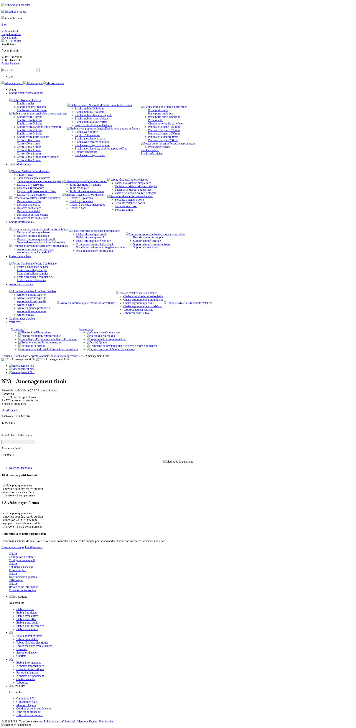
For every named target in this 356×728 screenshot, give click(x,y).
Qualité (102, 342)
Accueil (6, 356)
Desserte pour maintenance (32, 214)
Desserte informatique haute (33, 235)
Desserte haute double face (32, 218)
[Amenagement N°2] (21, 368)
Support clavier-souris (146, 247)
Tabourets (22, 682)
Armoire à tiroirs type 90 (31, 301)
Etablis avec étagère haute (90, 155)
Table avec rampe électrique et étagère (39, 181)
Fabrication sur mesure (29, 715)
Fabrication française (28, 711)
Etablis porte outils (176, 106)
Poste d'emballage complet (32, 273)
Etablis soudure (150, 150)
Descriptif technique (20, 467)
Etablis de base (25, 609)
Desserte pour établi (28, 211)
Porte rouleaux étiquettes (31, 280)
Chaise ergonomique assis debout (142, 306)
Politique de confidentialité (59, 721)
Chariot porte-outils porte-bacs (166, 123)
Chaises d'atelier (147, 293)
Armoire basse (25, 304)
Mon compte (34, 83)
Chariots (21, 655)
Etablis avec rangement (53, 113)
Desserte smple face (28, 204)
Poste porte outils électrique (164, 116)
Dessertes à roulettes (48, 198)
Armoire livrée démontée (31, 311)
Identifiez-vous (33, 547)
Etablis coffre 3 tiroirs (29, 133)
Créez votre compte (12, 547)
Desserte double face (29, 208)
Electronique (43, 332)
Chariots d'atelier (94, 194)
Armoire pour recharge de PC (34, 252)
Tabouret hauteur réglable (138, 309)
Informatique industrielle (64, 349)
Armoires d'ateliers (45, 291)
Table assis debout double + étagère (135, 193)
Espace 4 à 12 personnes (31, 194)
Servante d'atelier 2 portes (130, 203)
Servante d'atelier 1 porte (129, 199)
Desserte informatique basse (33, 232)
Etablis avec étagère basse (90, 138)
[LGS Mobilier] (11, 40)
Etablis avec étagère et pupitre (92, 141)
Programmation (117, 339)
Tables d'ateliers (40, 171)
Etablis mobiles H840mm (89, 108)
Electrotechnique (51, 335)
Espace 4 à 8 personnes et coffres (36, 191)
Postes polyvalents (159, 146)
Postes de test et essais (182, 143)
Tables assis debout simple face (133, 183)
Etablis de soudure (27, 629)
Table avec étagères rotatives (33, 177)
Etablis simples (25, 103)
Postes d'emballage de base (32, 266)
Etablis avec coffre (27, 615)
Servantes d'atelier (142, 196)
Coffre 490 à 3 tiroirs (29, 160)
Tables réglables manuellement (34, 645)
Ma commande (55, 83)
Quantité (6, 454)
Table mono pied (79, 188)
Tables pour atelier (27, 639)
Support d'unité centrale (147, 240)
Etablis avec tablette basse (32, 110)
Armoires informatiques (54, 245)
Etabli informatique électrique (93, 240)
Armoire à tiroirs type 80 (31, 298)
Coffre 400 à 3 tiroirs (29, 150)
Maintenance (112, 332)
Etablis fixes (34, 100)
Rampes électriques (86, 151)
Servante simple (124, 209)
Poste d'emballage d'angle (32, 270)
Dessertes (21, 649)
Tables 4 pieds (25, 174)
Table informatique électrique (87, 191)
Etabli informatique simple (91, 234)
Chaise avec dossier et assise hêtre (143, 296)
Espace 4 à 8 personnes (30, 188)
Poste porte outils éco (160, 113)
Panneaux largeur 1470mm (164, 130)
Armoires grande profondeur (33, 308)
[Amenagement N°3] (21, 365)
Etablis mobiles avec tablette (91, 118)
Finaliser (15, 63)
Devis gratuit (9, 37)
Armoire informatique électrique (35, 249)
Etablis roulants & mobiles (116, 105)
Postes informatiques (108, 230)
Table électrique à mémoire (85, 184)
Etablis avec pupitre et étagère (122, 128)
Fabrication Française (17, 4)
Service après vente (123, 349)
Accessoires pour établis (171, 234)
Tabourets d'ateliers (200, 303)
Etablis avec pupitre (86, 131)
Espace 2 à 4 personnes (30, 184)
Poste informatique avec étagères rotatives (100, 247)
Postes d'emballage (45, 263)
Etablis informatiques (28, 662)
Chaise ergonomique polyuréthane (143, 299)
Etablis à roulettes (26, 612)
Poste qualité (155, 120)
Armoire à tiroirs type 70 (31, 294)
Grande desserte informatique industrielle (41, 242)
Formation (39, 345)
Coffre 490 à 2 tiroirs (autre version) (38, 156)
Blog (4, 24)
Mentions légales (26, 705)
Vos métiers (17, 329)
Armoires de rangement (30, 675)
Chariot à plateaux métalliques (87, 204)
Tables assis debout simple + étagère (136, 186)
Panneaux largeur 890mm (163, 136)
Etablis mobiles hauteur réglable (93, 115)
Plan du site (106, 721)
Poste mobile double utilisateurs (93, 125)
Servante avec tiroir (126, 206)
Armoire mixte (25, 314)
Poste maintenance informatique (94, 250)
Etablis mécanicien (152, 153)
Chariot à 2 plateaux (81, 201)
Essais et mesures (52, 342)
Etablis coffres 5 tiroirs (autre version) (39, 126)
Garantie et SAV (26, 698)
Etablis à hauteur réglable (31, 106)
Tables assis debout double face (133, 189)
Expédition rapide (15, 11)
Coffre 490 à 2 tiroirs (29, 153)
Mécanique (109, 335)
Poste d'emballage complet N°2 (35, 276)
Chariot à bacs (78, 208)
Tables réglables (138, 179)
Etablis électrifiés (26, 619)
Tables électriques (96, 181)
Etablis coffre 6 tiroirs (29, 120)
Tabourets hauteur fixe (136, 313)
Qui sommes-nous (26, 701)
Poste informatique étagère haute (95, 244)
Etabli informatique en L (90, 237)
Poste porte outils (158, 110)
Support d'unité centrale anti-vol (151, 244)
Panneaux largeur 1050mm (164, 133)
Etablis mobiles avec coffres (91, 121)
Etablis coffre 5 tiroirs (29, 123)
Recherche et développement (140, 345)
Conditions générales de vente (33, 708)
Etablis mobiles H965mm (89, 111)
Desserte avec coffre (29, 201)
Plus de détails (9, 410)
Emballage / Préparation (63, 339)
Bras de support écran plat (148, 237)
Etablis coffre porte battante (33, 136)
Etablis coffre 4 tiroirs (29, 130)
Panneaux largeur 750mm (163, 140)
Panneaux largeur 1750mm (164, 126)
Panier (5, 63)
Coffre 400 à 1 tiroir (28, 143)
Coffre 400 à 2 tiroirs (29, 146)
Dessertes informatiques (54, 229)
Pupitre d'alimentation (87, 135)
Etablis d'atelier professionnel (31, 356)
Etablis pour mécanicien (30, 625)
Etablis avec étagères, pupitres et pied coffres (101, 148)
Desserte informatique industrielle (36, 239)
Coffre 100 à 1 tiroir (28, 140)
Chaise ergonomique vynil (138, 303)
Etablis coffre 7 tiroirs (29, 116)
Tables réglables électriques (32, 642)
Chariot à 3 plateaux (81, 198)
